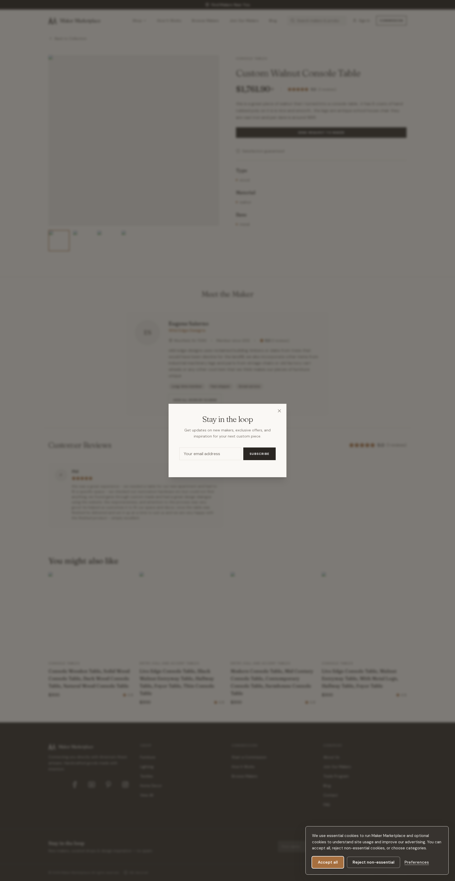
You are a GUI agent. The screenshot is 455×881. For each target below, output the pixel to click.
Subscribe (259, 454)
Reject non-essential (373, 862)
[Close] (279, 410)
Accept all (328, 862)
